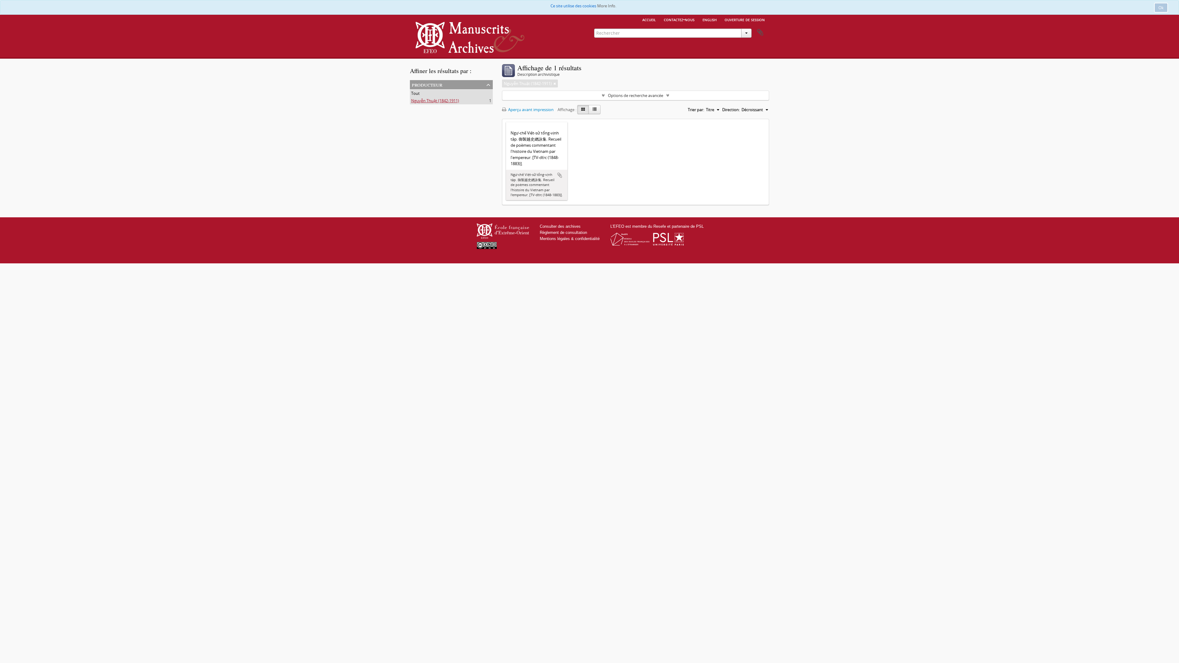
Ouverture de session (745, 19)
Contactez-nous (679, 19)
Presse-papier (760, 32)
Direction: (731, 109)
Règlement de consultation (563, 232)
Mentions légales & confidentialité (570, 238)
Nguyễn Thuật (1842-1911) (435, 100)
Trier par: (696, 109)
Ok (1161, 7)
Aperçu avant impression (530, 109)
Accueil (649, 19)
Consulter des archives (560, 226)
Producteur (427, 84)
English (709, 19)
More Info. (606, 6)
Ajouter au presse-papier (560, 175)
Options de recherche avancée (635, 95)
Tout (415, 93)
